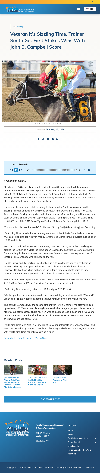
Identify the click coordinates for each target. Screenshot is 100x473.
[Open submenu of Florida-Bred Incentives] (95, 438)
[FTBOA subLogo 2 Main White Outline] (20, 5)
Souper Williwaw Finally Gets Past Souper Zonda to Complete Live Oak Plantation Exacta (12, 382)
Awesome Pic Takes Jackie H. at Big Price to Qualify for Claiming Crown (37, 381)
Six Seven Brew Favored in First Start (60, 380)
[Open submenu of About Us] (95, 454)
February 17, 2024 (55, 129)
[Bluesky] (48, 139)
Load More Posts (50, 399)
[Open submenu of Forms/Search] (95, 442)
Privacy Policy (48, 468)
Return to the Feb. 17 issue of (25, 338)
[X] (43, 139)
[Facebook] (38, 139)
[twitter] (92, 2)
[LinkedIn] (52, 139)
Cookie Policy (59, 468)
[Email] (57, 139)
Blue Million (75, 468)
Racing (20, 27)
